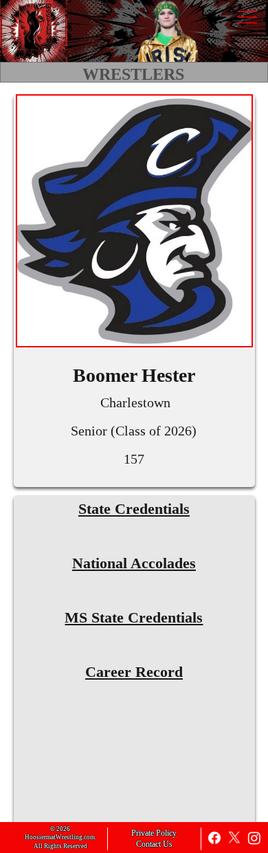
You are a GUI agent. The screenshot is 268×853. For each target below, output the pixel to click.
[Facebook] (214, 838)
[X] (234, 838)
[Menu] (247, 17)
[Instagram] (254, 838)
